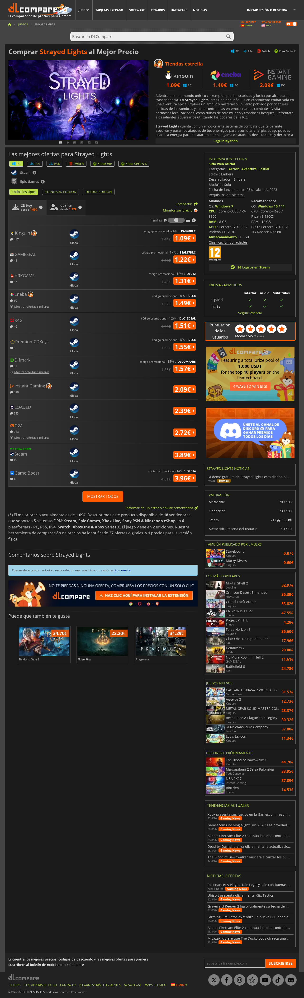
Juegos (84, 10)
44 (15, 260)
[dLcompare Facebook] (226, 980)
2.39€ (183, 411)
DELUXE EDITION (99, 191)
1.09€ (183, 238)
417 (16, 239)
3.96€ (183, 478)
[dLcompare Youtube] (264, 980)
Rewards (158, 10)
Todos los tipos (24, 191)
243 (16, 413)
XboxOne (105, 163)
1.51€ (183, 325)
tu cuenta (123, 570)
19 (15, 459)
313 (16, 431)
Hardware (179, 10)
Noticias (200, 10)
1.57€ (183, 369)
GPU (212, 227)
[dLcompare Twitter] (213, 980)
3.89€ (183, 455)
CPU (212, 211)
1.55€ (183, 347)
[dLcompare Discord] (290, 980)
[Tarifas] (176, 220)
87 (15, 281)
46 (15, 326)
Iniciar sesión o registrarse (269, 10)
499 (16, 392)
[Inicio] (9, 24)
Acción (233, 169)
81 (15, 366)
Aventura (248, 169)
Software (137, 10)
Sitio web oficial (222, 164)
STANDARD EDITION (60, 191)
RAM (212, 221)
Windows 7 (224, 206)
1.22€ (183, 259)
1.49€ (183, 303)
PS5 (37, 163)
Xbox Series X (136, 163)
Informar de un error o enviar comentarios (160, 508)
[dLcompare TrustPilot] (251, 980)
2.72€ (183, 432)
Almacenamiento (223, 237)
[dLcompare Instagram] (238, 980)
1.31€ (183, 281)
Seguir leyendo (226, 141)
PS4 (57, 163)
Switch (78, 163)
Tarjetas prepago (109, 10)
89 (15, 300)
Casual (263, 169)
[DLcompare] (23, 977)
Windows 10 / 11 (271, 206)
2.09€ (183, 389)
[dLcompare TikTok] (277, 980)
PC (19, 163)
